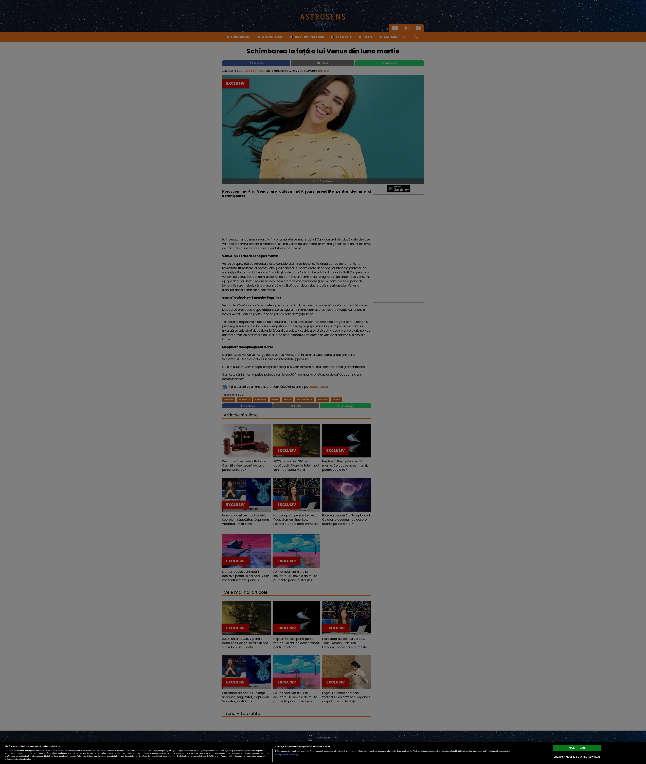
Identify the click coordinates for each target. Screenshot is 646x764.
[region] (323, 753)
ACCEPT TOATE (577, 748)
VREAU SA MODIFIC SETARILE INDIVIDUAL (577, 756)
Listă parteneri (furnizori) (286, 755)
